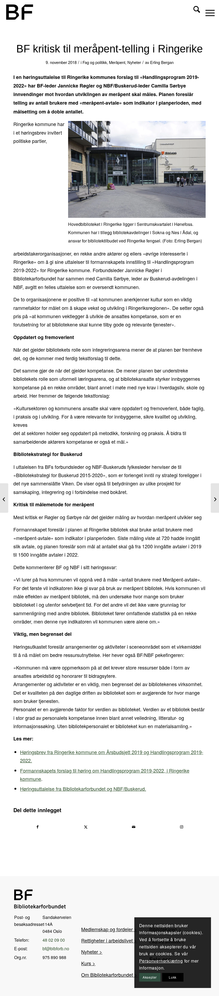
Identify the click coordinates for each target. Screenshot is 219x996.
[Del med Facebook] (38, 827)
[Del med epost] (134, 827)
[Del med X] (86, 827)
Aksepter (150, 977)
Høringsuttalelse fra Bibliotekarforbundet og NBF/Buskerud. (83, 788)
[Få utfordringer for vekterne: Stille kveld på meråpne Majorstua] (4, 498)
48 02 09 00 (53, 940)
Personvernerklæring (161, 961)
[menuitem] (194, 12)
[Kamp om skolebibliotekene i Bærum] (215, 498)
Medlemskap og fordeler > (109, 929)
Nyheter (134, 62)
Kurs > (88, 963)
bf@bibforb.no (55, 948)
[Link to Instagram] (182, 827)
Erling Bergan (162, 62)
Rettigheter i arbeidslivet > (109, 940)
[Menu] (207, 12)
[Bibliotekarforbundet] (19, 12)
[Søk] (194, 12)
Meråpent (117, 62)
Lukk (172, 977)
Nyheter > (91, 951)
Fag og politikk (95, 62)
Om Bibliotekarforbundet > (109, 974)
